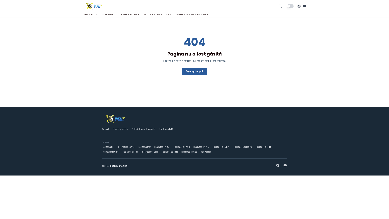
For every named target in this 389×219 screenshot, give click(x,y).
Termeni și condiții (120, 129)
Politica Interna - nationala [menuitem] (192, 14)
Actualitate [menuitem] (109, 14)
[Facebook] (299, 6)
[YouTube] (304, 6)
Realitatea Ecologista (243, 147)
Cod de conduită (166, 129)
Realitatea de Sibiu (170, 152)
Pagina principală (194, 71)
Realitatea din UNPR (110, 152)
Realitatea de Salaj (150, 152)
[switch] (290, 6)
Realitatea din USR (162, 147)
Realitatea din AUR (182, 147)
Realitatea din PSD (131, 152)
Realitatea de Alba (189, 152)
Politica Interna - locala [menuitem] (158, 14)
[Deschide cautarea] (280, 6)
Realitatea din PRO (201, 147)
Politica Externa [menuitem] (129, 14)
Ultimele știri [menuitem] (90, 14)
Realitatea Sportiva (126, 147)
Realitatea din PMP (264, 147)
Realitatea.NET (108, 147)
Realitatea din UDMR (221, 147)
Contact (105, 129)
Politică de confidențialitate (143, 129)
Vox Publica (206, 152)
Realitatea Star (144, 147)
